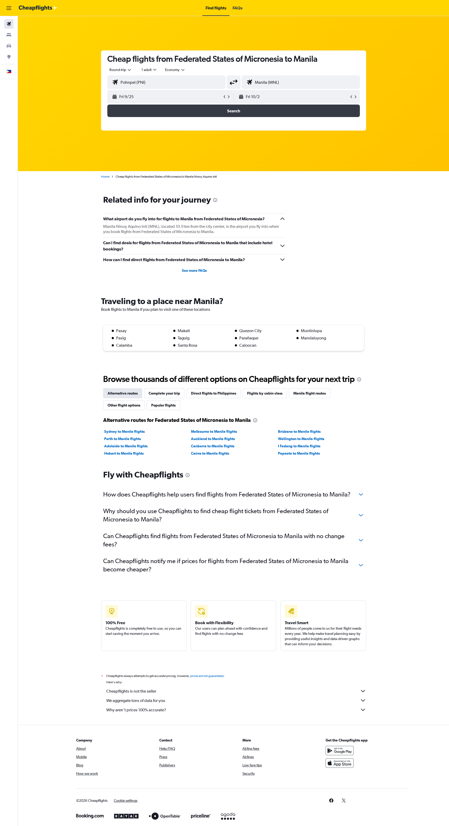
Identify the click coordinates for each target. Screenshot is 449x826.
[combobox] (120, 69)
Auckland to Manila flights (213, 439)
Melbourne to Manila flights (214, 431)
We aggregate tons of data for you (135, 700)
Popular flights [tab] (163, 405)
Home (105, 176)
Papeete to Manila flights (299, 453)
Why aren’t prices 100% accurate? (136, 709)
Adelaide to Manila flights (126, 446)
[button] (9, 8)
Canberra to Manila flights (212, 446)
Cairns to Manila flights (210, 453)
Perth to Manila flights (122, 439)
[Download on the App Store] (340, 763)
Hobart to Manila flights (124, 453)
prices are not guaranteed (206, 676)
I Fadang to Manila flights (299, 446)
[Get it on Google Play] (340, 750)
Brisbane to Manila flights (299, 431)
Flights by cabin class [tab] (264, 393)
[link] (331, 800)
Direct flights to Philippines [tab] (213, 393)
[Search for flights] (9, 24)
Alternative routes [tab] (123, 393)
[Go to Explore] (9, 56)
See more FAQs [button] (194, 270)
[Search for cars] (9, 46)
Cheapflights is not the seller (131, 691)
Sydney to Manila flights (124, 431)
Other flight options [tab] (124, 405)
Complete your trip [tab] (164, 393)
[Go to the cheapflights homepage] (38, 8)
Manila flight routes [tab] (309, 393)
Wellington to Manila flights (301, 439)
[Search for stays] (9, 35)
